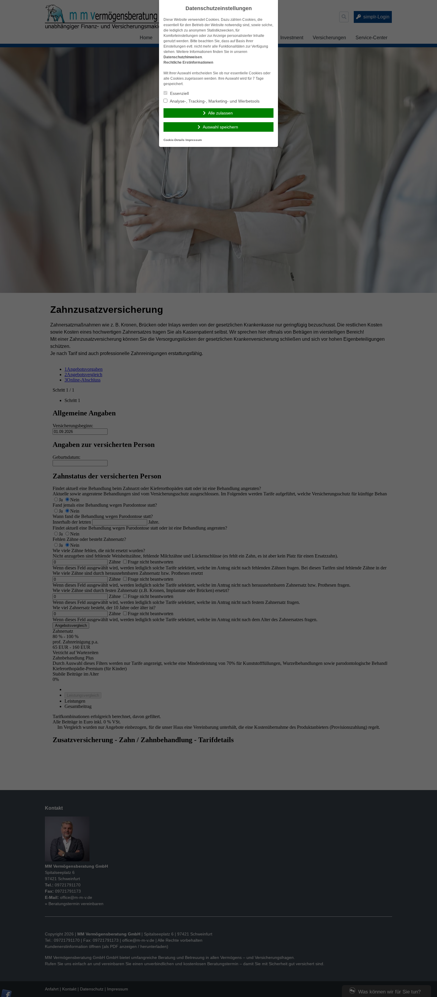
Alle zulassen (220, 113)
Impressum (194, 140)
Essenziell (179, 93)
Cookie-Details (174, 140)
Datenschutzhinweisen (183, 57)
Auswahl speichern (220, 127)
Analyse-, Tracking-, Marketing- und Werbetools (214, 101)
